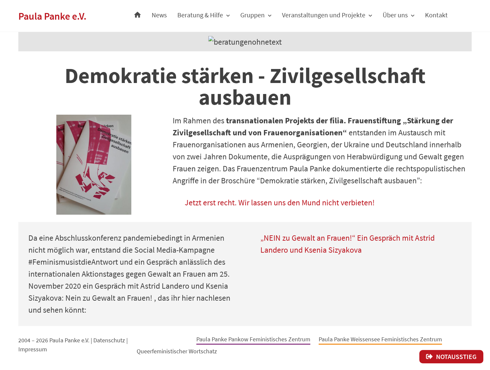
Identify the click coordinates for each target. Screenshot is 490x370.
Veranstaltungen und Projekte (323, 15)
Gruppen (252, 15)
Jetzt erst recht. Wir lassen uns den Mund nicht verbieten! (280, 202)
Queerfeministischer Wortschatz (177, 351)
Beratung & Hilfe (200, 15)
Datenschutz (109, 340)
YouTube (140, 338)
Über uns (395, 15)
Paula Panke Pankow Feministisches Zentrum (253, 339)
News (159, 15)
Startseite (137, 13)
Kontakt (436, 15)
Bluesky (184, 338)
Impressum (32, 349)
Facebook (170, 337)
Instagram (156, 337)
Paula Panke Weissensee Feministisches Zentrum (380, 339)
